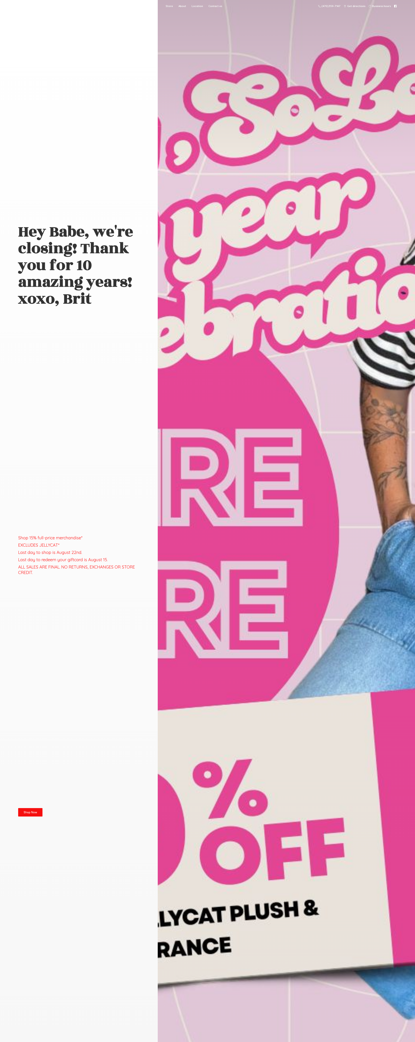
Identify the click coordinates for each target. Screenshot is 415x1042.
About (182, 6)
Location (197, 6)
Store (169, 6)
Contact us (215, 6)
